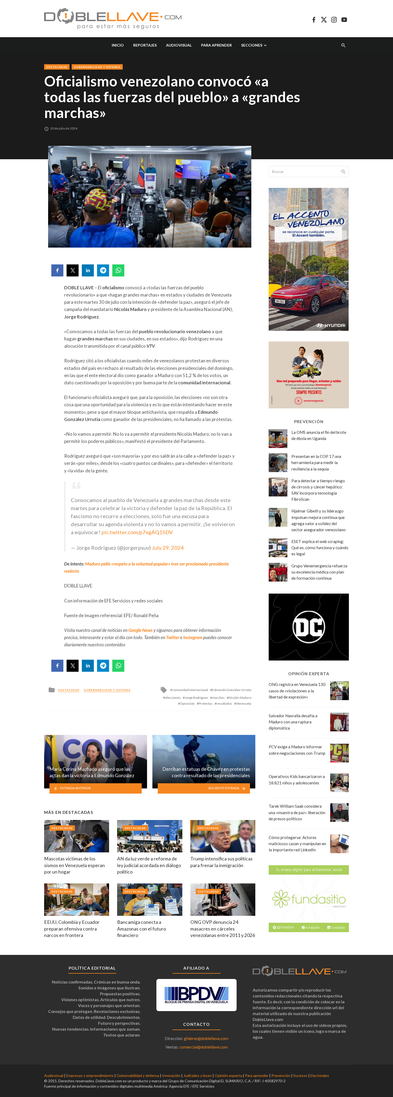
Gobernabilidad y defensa (97, 67)
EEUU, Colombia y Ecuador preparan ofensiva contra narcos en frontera (71, 928)
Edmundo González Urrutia (231, 690)
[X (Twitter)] (324, 19)
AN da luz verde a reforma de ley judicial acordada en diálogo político (149, 865)
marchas (218, 698)
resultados (224, 703)
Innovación (171, 1075)
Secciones (251, 45)
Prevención (280, 1075)
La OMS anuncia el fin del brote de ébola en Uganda (318, 435)
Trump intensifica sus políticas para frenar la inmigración (221, 862)
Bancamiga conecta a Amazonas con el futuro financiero (141, 928)
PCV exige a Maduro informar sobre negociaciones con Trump (297, 749)
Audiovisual (179, 45)
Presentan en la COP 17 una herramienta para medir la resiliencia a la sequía (316, 462)
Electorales (319, 1075)
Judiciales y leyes (197, 1075)
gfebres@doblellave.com (206, 1038)
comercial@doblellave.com (204, 1047)
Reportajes (145, 45)
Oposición (187, 703)
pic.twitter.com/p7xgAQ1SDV (137, 532)
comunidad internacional (190, 690)
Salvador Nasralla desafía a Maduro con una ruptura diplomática (293, 721)
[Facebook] (313, 19)
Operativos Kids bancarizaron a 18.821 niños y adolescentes (297, 779)
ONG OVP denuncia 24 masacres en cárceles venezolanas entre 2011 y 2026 (222, 928)
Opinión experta (228, 1075)
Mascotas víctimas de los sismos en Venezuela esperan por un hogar (74, 865)
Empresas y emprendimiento (90, 1075)
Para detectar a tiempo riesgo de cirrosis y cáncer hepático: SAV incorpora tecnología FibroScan (318, 490)
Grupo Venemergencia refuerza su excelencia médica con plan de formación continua (319, 571)
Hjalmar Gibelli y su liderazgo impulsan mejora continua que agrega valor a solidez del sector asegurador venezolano (318, 520)
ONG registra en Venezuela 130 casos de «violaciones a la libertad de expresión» (297, 690)
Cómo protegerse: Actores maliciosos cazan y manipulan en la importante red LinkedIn (297, 843)
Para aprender (216, 45)
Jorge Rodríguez (196, 698)
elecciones (173, 698)
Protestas (206, 703)
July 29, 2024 (168, 547)
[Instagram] (334, 19)
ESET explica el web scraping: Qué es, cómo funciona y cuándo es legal (319, 547)
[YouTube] (344, 19)
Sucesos (300, 1075)
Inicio (118, 45)
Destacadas (56, 67)
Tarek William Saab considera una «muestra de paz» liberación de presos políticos (297, 812)
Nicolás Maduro (240, 698)
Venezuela (243, 703)
